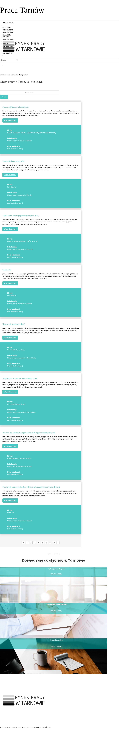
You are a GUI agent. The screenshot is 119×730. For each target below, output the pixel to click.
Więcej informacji (10, 120)
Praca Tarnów (22, 10)
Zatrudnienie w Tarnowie (8, 75)
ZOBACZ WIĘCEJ (56, 574)
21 (54, 543)
